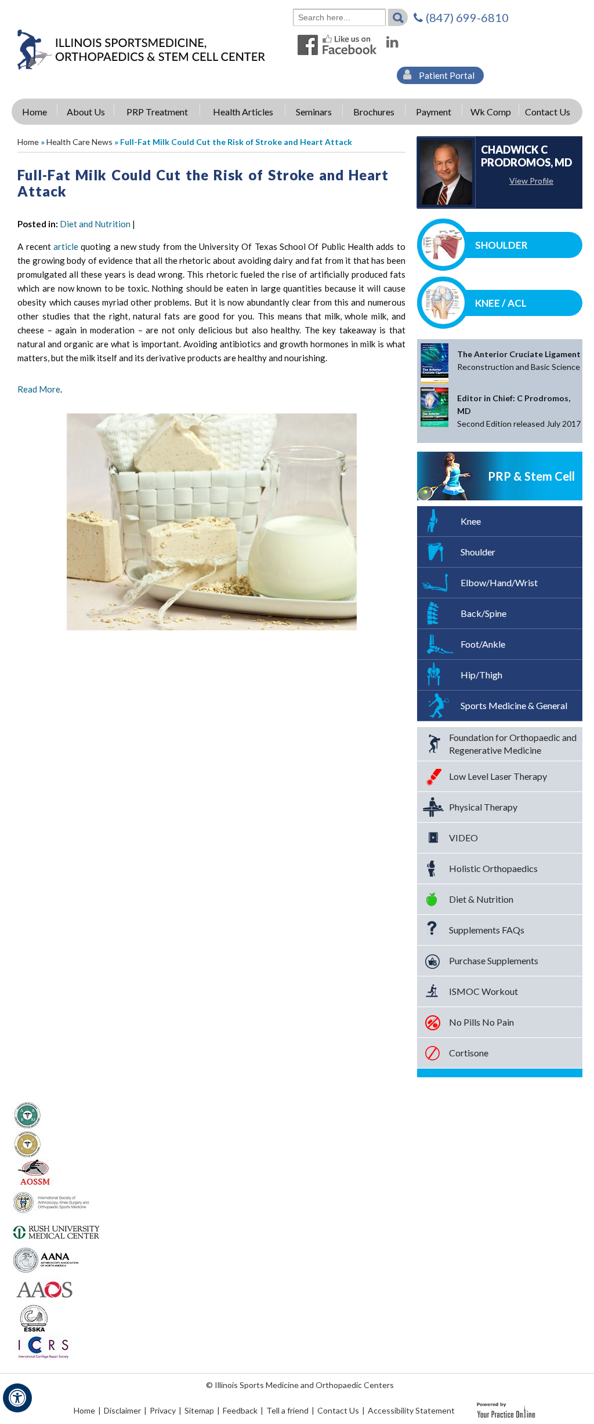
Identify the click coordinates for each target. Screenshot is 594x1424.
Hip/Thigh (481, 674)
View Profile (531, 181)
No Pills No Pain (481, 1021)
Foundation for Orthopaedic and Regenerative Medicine (513, 743)
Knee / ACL (501, 303)
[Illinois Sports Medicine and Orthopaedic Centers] (141, 48)
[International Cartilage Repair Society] (43, 1346)
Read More (38, 389)
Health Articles (243, 111)
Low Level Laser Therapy (498, 776)
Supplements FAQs (486, 929)
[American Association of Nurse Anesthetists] (47, 1259)
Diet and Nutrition (95, 224)
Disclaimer (122, 1410)
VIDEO (463, 837)
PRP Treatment (157, 111)
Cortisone (468, 1052)
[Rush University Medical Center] (57, 1230)
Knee (471, 520)
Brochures (373, 111)
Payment (433, 111)
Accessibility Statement (411, 1410)
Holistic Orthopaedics (493, 868)
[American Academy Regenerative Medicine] (28, 1114)
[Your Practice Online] (506, 1409)
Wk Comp (490, 111)
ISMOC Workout (483, 991)
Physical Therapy (483, 806)
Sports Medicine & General (514, 705)
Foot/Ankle (483, 643)
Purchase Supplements (493, 960)
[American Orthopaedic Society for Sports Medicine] (34, 1172)
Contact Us (547, 111)
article (65, 246)
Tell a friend (287, 1410)
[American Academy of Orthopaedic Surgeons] (44, 1288)
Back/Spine (483, 613)
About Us (86, 111)
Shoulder (501, 245)
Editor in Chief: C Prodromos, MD (519, 410)
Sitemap (199, 1410)
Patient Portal (446, 75)
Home (34, 111)
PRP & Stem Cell (531, 476)
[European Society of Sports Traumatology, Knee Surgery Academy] (34, 1317)
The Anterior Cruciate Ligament (519, 360)
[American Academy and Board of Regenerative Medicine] (28, 1143)
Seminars (314, 111)
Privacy (163, 1410)
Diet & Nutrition (481, 898)
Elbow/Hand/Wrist (499, 582)
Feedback (240, 1410)
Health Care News (79, 142)
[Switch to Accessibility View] (17, 1397)
